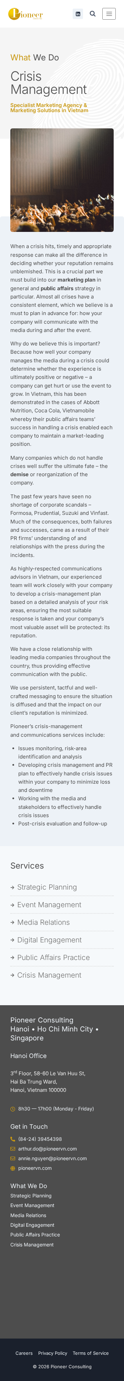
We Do (34, 57)
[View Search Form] (92, 14)
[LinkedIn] (78, 14)
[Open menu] (109, 13)
